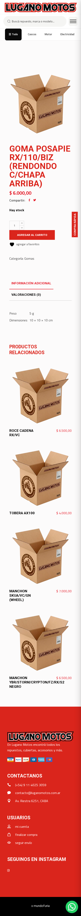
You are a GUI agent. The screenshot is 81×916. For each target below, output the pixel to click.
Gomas (29, 258)
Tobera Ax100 (22, 513)
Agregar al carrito (32, 235)
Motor (48, 34)
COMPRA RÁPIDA (74, 224)
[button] (72, 907)
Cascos (32, 34)
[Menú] (73, 21)
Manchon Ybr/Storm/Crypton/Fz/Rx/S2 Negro (36, 682)
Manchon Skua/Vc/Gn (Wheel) (20, 595)
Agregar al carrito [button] (57, 430)
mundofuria (42, 905)
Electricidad (67, 34)
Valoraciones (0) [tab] (26, 295)
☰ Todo (13, 34)
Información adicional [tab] (31, 283)
